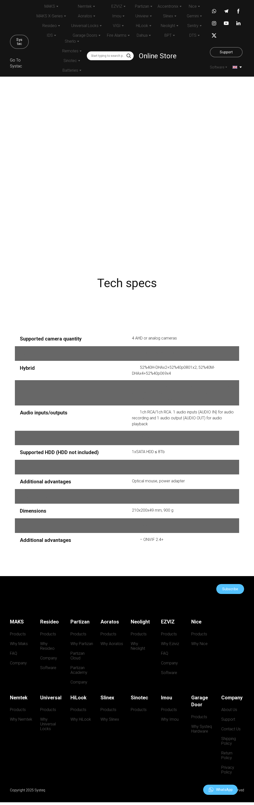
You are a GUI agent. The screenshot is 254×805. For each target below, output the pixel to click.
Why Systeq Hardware (202, 729)
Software (217, 67)
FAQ (13, 653)
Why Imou (170, 719)
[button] (19, 42)
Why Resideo (47, 646)
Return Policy (227, 755)
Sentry (192, 25)
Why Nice (199, 643)
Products (18, 634)
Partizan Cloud (78, 655)
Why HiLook (80, 719)
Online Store (158, 56)
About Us (229, 709)
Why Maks (19, 643)
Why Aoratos (111, 643)
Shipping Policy (229, 741)
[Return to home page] (19, 16)
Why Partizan (81, 643)
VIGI (117, 25)
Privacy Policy (228, 769)
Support (228, 719)
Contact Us (231, 729)
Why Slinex (109, 719)
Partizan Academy (78, 670)
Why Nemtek (21, 719)
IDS (50, 35)
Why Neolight (138, 646)
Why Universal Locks (48, 724)
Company (18, 663)
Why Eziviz (170, 643)
